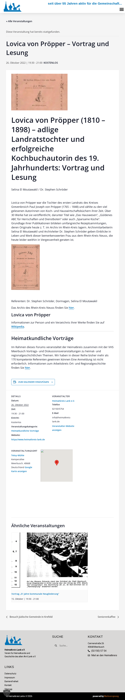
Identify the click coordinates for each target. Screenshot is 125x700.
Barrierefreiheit (11, 681)
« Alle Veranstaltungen (19, 21)
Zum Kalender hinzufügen (33, 381)
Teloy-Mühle (17, 455)
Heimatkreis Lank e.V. (63, 400)
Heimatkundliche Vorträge (25, 430)
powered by (106, 696)
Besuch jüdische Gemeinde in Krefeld (31, 616)
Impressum (10, 677)
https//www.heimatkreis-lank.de (28, 439)
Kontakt (8, 685)
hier (71, 307)
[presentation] (49, 561)
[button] (121, 9)
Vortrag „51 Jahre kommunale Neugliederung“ (35, 593)
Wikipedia (17, 326)
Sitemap (8, 689)
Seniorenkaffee (107, 616)
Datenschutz (10, 673)
